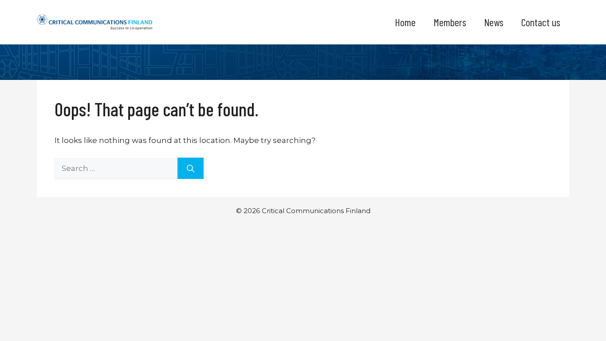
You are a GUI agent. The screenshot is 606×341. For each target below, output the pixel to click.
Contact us (540, 22)
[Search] (190, 168)
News (494, 22)
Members (449, 22)
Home (405, 22)
